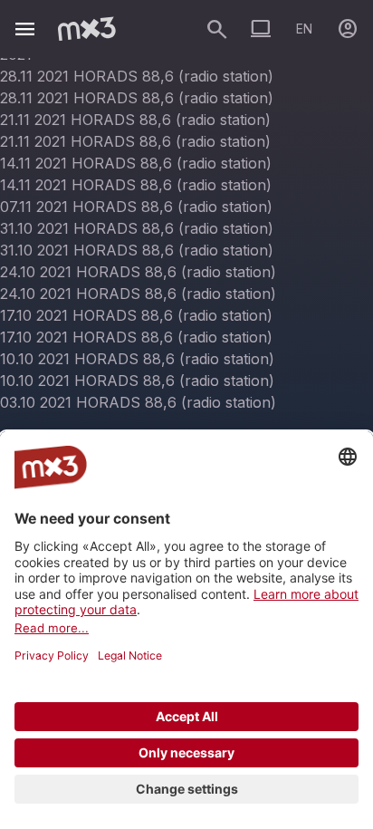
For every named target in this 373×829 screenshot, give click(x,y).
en (304, 28)
